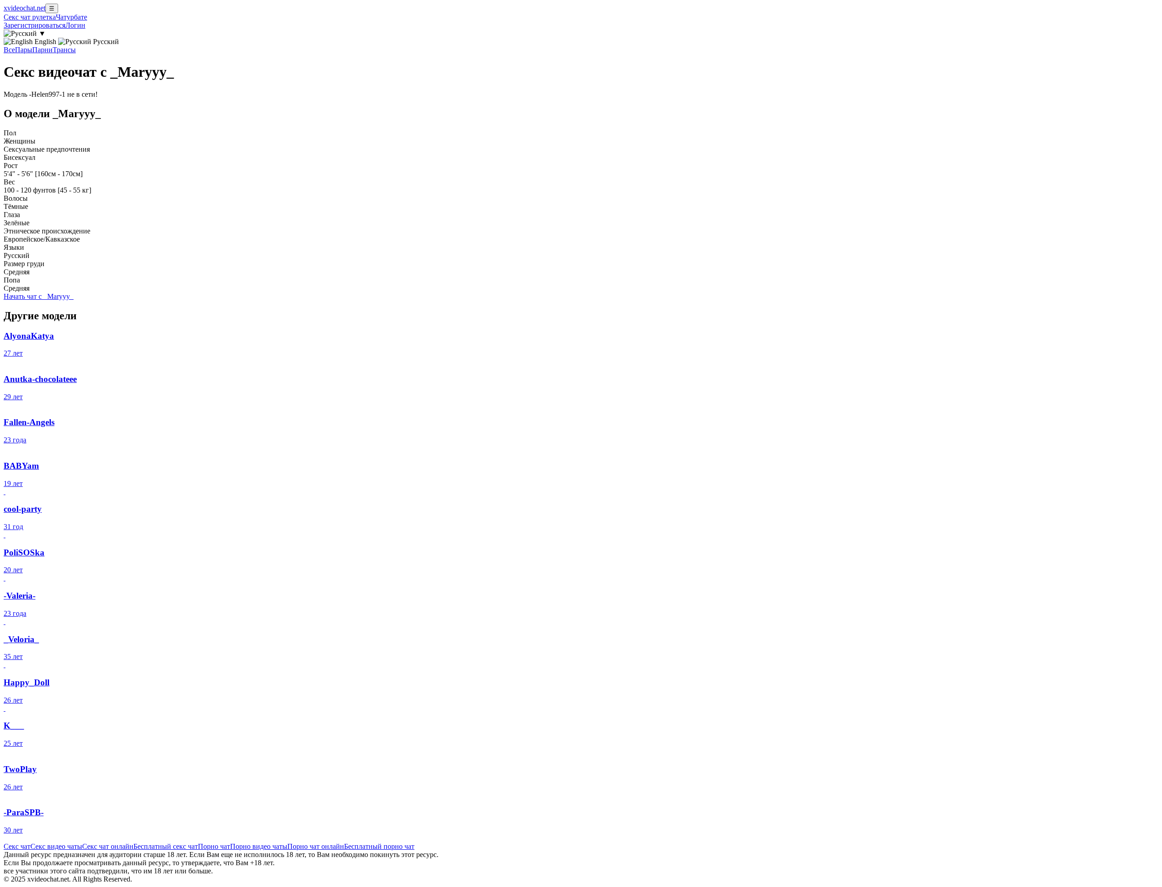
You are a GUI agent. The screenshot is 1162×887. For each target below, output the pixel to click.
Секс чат (17, 846)
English (45, 41)
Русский (105, 41)
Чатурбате (71, 17)
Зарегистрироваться (34, 25)
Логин (75, 25)
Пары (23, 50)
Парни (42, 50)
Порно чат (214, 846)
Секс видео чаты (56, 846)
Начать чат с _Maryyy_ (39, 296)
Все (9, 50)
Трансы (64, 50)
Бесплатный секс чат (165, 846)
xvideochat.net (24, 8)
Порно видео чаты (258, 846)
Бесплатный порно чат (379, 846)
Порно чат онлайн (315, 846)
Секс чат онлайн (107, 846)
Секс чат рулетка (30, 17)
